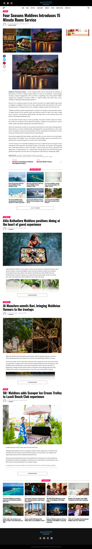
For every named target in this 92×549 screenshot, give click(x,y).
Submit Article (59, 8)
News (27, 8)
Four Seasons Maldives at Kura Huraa (32, 155)
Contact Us (67, 8)
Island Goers (40, 8)
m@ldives (11, 229)
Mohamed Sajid (12, 25)
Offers (52, 8)
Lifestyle (33, 8)
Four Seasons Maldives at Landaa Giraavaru (20, 156)
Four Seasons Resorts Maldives (40, 156)
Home (23, 8)
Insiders (47, 8)
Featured (20, 155)
